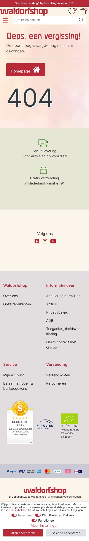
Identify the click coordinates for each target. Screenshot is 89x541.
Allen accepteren (23, 533)
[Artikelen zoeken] (81, 20)
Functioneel (46, 520)
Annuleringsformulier (63, 296)
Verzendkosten (58, 375)
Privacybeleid (57, 312)
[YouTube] (53, 241)
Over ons (10, 296)
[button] (5, 20)
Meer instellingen (44, 525)
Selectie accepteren (66, 533)
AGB (49, 320)
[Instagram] (45, 241)
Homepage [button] (21, 71)
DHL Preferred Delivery (58, 515)
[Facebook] (36, 241)
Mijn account (13, 375)
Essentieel (25, 515)
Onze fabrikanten (17, 304)
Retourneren (56, 383)
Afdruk (51, 304)
